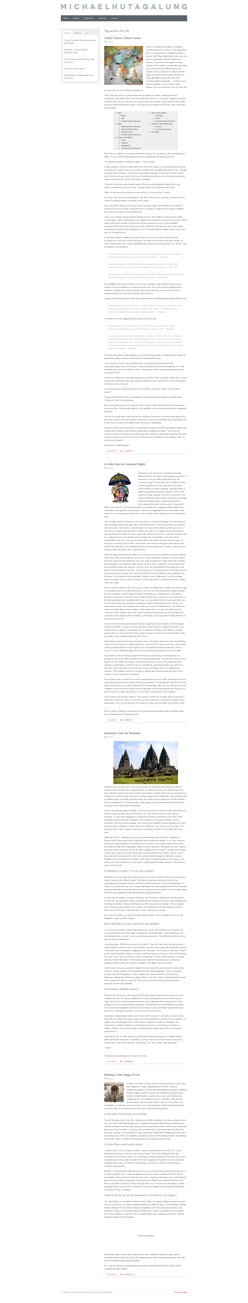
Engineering (88, 18)
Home (65, 18)
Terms (176, 1292)
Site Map (183, 1292)
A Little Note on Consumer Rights (124, 464)
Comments (77, 33)
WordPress (102, 18)
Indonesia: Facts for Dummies (122, 733)
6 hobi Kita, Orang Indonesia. (75, 69)
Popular (67, 33)
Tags (86, 33)
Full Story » (112, 451)
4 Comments (127, 720)
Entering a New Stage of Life (122, 1074)
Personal (114, 18)
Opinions (76, 18)
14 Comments (128, 451)
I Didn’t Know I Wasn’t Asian (122, 38)
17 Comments (128, 1061)
